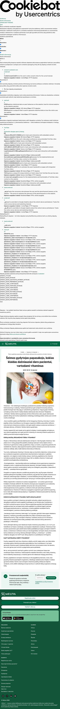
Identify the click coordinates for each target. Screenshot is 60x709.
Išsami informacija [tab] (5, 20)
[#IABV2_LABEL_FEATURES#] (9, 289)
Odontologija (5, 634)
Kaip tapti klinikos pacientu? (9, 664)
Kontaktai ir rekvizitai (7, 691)
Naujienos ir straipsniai (32, 352)
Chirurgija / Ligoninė (7, 644)
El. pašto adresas (40, 575)
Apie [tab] (1, 24)
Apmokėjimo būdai (6, 676)
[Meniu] (2, 343)
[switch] (0, 44)
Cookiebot (41, 273)
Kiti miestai (34, 653)
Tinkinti (18, 340)
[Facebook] (7, 696)
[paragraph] (30, 319)
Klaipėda (33, 634)
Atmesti (2, 340)
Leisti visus (23, 340)
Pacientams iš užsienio (7, 680)
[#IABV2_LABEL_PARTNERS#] (9, 295)
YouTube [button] (6, 128)
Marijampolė (34, 647)
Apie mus (3, 689)
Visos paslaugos (5, 653)
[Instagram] (3, 696)
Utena (32, 650)
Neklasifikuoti (4, 214)
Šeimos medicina (6, 627)
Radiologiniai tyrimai (7, 640)
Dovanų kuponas (6, 683)
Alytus (32, 644)
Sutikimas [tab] (3, 18)
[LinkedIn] (11, 696)
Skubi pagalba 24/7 (6, 650)
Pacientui (4, 657)
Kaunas (33, 631)
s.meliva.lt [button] (7, 199)
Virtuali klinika (5, 647)
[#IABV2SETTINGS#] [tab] (6, 22)
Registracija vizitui (6, 660)
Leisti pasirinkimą (10, 340)
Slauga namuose (6, 686)
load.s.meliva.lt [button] (8, 188)
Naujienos (4, 667)
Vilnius (33, 627)
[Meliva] (30, 594)
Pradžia (22, 352)
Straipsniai (4, 670)
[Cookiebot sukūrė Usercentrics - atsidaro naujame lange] (30, 9)
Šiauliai (33, 637)
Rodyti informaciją (5, 54)
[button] (32, 72)
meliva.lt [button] (6, 101)
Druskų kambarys (6, 637)
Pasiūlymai (4, 673)
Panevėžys (34, 640)
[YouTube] (15, 696)
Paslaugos (4, 624)
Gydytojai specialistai (7, 631)
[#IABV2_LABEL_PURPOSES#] (9, 283)
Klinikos (33, 624)
